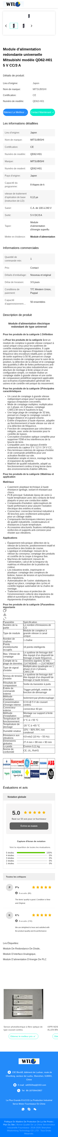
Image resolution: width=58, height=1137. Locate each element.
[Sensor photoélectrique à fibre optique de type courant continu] (23, 1004)
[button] (7, 1009)
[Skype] (29, 1109)
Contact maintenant (41, 112)
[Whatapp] (23, 1109)
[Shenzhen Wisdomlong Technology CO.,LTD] (13, 4)
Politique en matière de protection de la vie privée (28, 1121)
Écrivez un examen (29, 826)
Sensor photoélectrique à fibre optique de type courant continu (23, 1028)
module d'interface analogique (19, 954)
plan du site (9, 1124)
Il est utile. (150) (25, 921)
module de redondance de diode (21, 948)
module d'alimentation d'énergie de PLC (25, 959)
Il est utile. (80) (25, 893)
